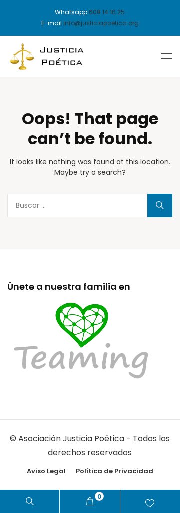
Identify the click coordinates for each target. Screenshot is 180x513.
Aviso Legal (46, 471)
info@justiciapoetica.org (101, 23)
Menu (166, 56)
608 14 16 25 (107, 12)
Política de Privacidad (115, 471)
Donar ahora (150, 501)
